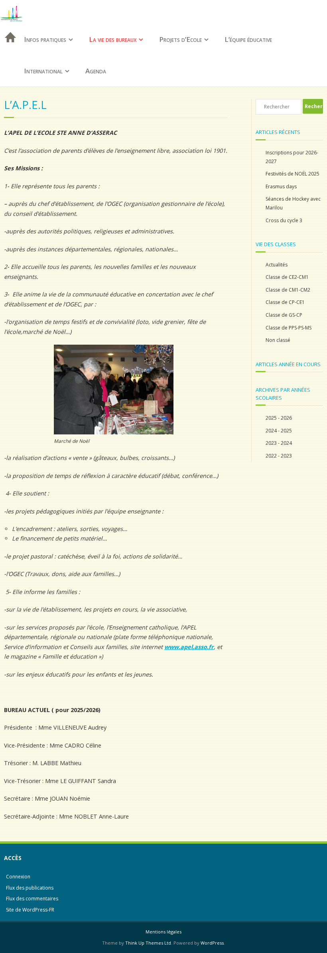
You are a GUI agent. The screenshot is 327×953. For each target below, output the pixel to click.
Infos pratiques (45, 39)
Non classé (278, 340)
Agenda (95, 70)
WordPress (212, 943)
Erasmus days (281, 186)
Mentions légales (163, 932)
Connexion (18, 876)
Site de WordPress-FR (30, 909)
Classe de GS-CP (284, 315)
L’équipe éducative (248, 39)
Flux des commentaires (32, 898)
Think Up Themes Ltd (148, 943)
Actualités (277, 264)
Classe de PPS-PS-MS (288, 327)
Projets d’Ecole (180, 39)
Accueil (8, 47)
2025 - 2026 (279, 417)
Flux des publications (29, 887)
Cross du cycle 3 (284, 220)
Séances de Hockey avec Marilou (293, 203)
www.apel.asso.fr (189, 647)
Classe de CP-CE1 (285, 302)
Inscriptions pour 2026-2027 (292, 157)
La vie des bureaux (112, 39)
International (43, 70)
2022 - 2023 (279, 455)
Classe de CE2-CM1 (287, 277)
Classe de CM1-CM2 (288, 289)
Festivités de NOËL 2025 (292, 173)
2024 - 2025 (279, 430)
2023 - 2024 (279, 443)
